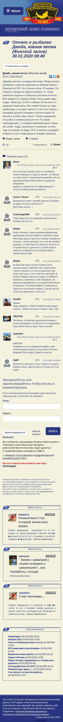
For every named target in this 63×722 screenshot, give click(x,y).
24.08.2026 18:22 (30, 636)
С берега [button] (33, 139)
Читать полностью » (43, 539)
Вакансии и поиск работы (21, 654)
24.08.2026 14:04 (31, 639)
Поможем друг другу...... (20, 669)
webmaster (41, 720)
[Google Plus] (58, 75)
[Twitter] (54, 75)
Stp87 (16, 360)
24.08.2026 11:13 (44, 654)
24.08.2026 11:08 (34, 657)
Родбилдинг (14, 636)
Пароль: (7, 413)
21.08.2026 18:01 (42, 669)
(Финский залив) (25, 73)
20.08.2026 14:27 (17, 675)
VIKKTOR (18, 316)
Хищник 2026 (14, 639)
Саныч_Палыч (21, 197)
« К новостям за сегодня (17, 66)
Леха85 (17, 299)
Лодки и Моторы (16, 657)
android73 (18, 334)
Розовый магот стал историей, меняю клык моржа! (33, 522)
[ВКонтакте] (50, 75)
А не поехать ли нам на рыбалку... (25, 672)
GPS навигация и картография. (24, 648)
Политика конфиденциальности (31, 711)
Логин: (6, 401)
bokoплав (24, 556)
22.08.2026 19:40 (44, 666)
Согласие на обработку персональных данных (26, 714)
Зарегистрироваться (15, 432)
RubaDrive (24, 514)
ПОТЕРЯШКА (9, 466)
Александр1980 (21, 214)
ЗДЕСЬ (41, 451)
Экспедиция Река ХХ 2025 (21, 666)
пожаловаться (41, 145)
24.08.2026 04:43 (26, 663)
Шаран (56, 144)
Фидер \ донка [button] (13, 139)
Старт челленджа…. (32, 596)
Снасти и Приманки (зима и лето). (25, 642)
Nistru (16, 162)
